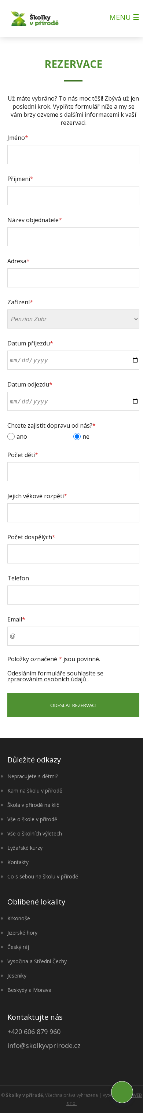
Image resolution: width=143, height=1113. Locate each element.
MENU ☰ (124, 17)
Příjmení (20, 178)
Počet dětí (22, 454)
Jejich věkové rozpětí (37, 496)
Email (16, 619)
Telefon (18, 578)
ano (21, 436)
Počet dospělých (31, 537)
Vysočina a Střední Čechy (37, 961)
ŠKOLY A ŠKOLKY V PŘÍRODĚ (35, 18)
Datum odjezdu (29, 384)
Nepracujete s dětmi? (32, 776)
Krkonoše (18, 918)
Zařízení (20, 302)
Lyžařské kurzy (25, 847)
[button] (122, 1092)
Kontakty (18, 862)
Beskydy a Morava (29, 989)
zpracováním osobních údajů (47, 679)
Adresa (18, 261)
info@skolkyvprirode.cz (44, 1045)
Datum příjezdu (30, 343)
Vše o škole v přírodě (32, 819)
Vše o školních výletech (34, 833)
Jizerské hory (22, 932)
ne (85, 436)
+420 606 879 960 (33, 1031)
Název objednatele (34, 220)
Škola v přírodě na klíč (33, 804)
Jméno (17, 137)
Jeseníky (16, 975)
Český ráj (18, 946)
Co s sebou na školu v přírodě (42, 876)
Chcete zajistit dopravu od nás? (51, 425)
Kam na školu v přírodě (34, 790)
